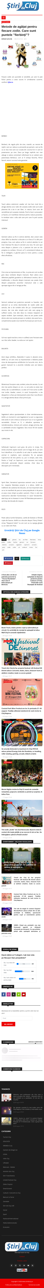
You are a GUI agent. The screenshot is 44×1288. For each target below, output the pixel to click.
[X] (19, 1265)
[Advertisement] (22, 107)
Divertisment (6, 22)
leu (20, 539)
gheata (14, 539)
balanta (4, 545)
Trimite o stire (22, 1261)
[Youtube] (28, 1265)
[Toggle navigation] (4, 17)
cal (19, 547)
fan (36, 547)
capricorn (26, 545)
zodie (8, 547)
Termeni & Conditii (34, 1285)
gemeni (22, 542)
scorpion (11, 545)
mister (31, 547)
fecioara (33, 542)
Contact (22, 1256)
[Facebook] (11, 1265)
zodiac (9, 542)
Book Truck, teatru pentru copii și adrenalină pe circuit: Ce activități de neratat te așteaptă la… (20, 864)
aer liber (25, 539)
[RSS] (32, 1265)
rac (27, 542)
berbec (15, 542)
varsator (34, 545)
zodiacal (24, 547)
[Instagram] (15, 1265)
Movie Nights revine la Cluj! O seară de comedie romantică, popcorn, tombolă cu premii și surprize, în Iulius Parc (22, 791)
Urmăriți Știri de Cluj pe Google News (22, 532)
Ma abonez (8, 1024)
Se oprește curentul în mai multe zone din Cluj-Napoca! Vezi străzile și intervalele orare (27, 1108)
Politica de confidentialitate (13, 1285)
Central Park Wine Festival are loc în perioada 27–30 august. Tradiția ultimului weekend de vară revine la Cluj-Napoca (22, 711)
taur (9, 539)
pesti (3, 547)
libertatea (33, 539)
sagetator (19, 545)
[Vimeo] (24, 1265)
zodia (14, 547)
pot (3, 550)
